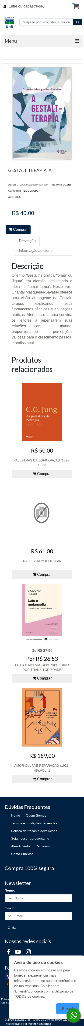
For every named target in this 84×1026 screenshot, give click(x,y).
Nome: (10, 890)
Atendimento (20, 846)
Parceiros (43, 846)
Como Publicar (22, 854)
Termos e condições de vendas (34, 823)
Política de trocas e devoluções (34, 831)
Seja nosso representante (30, 838)
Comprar (20, 229)
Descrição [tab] (27, 241)
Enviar (12, 927)
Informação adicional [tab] (36, 251)
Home (15, 815)
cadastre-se (33, 6)
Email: (9, 908)
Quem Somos (36, 815)
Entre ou (15, 6)
